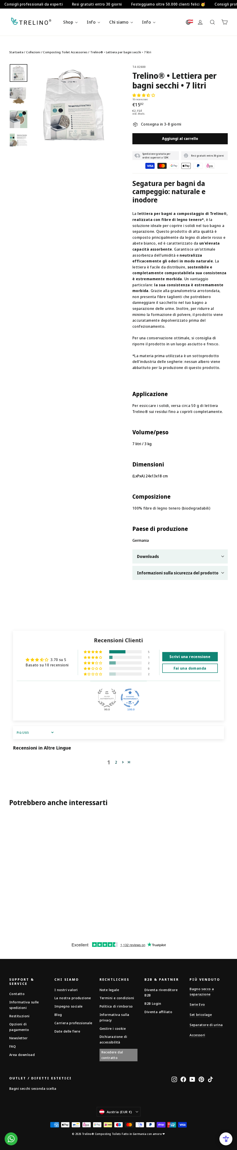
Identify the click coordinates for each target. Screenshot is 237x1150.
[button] (143, 95)
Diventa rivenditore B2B (161, 992)
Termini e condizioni (117, 998)
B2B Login (152, 1003)
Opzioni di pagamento (19, 1027)
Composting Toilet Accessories (65, 52)
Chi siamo (119, 22)
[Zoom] (73, 105)
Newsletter (18, 1038)
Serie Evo (197, 1004)
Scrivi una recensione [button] (189, 656)
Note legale (109, 989)
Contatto (17, 993)
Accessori (197, 1035)
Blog (58, 1014)
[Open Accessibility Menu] (225, 1138)
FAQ (12, 1046)
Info (92, 22)
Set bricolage (201, 1014)
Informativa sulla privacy (114, 1017)
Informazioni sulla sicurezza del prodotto (177, 573)
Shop (68, 22)
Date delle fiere (67, 1031)
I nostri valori (66, 989)
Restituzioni (19, 1016)
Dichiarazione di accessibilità (113, 1039)
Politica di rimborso (116, 1006)
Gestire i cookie (113, 1028)
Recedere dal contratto (112, 1055)
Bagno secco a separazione (202, 991)
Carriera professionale (73, 1023)
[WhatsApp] (11, 1138)
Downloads (148, 556)
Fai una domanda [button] (190, 668)
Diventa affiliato (158, 1011)
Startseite (16, 52)
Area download (22, 1054)
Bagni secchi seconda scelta (32, 1088)
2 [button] (116, 762)
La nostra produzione (72, 998)
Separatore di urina (206, 1024)
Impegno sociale (68, 1006)
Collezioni (33, 52)
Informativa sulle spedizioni (24, 1005)
